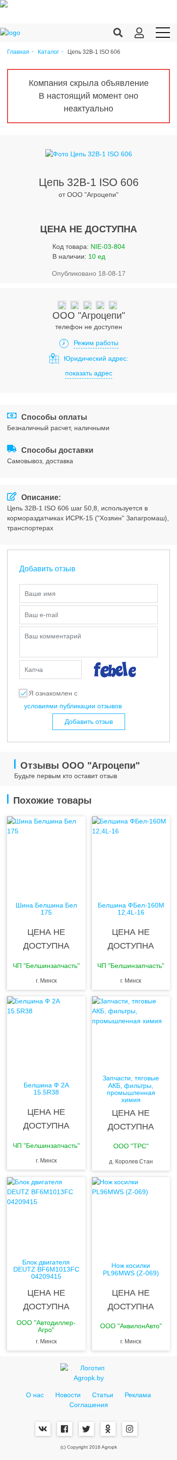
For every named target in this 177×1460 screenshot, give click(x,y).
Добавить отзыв (89, 721)
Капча (34, 669)
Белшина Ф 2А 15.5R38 (46, 1089)
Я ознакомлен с (53, 693)
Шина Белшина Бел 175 (46, 909)
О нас (35, 1395)
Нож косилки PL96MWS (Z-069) (131, 1269)
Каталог (48, 52)
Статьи (102, 1395)
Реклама (138, 1395)
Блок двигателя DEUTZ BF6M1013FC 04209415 (46, 1270)
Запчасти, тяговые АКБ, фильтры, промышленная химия (130, 1089)
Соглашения (88, 1405)
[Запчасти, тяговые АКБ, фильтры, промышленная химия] (131, 1034)
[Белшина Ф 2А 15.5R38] (46, 1034)
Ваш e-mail (41, 615)
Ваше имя (40, 593)
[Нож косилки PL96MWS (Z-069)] (131, 1215)
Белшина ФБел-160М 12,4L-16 (131, 909)
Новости (68, 1395)
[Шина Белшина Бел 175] (46, 854)
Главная (18, 52)
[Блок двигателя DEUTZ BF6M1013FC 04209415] (46, 1215)
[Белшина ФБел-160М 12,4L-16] (131, 854)
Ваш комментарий (53, 636)
